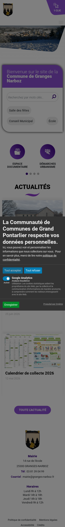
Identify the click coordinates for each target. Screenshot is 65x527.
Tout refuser (33, 270)
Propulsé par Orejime (53, 304)
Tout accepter (12, 270)
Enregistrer (11, 304)
